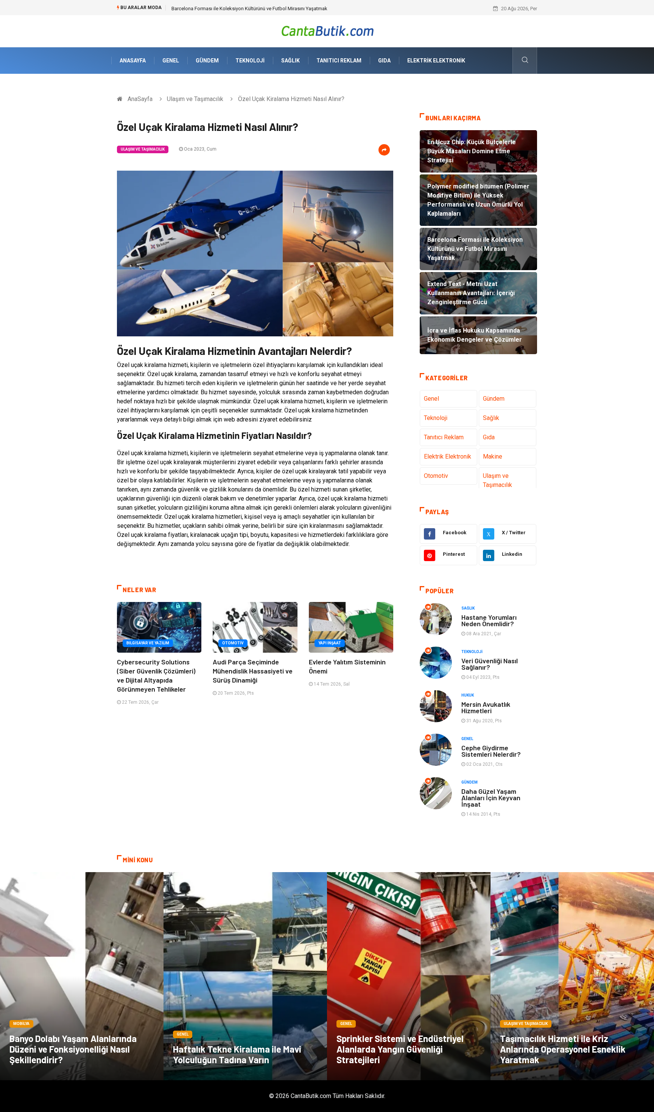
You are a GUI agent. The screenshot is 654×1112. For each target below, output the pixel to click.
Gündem (207, 61)
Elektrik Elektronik (436, 61)
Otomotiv (233, 643)
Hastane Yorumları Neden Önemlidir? (489, 620)
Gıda (384, 61)
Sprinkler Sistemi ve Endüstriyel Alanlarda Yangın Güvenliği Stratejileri (400, 1049)
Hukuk (467, 695)
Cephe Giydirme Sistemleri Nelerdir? (491, 750)
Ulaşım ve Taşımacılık (195, 99)
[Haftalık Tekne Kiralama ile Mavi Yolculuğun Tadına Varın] (245, 976)
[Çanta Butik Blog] (327, 30)
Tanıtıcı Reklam (338, 61)
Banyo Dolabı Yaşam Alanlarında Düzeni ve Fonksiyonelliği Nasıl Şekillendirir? (73, 1049)
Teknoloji (250, 61)
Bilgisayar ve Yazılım (147, 643)
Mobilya (21, 1024)
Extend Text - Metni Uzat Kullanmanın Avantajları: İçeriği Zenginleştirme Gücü (253, 8)
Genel (170, 61)
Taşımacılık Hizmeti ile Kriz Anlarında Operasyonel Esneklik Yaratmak (563, 1049)
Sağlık (290, 61)
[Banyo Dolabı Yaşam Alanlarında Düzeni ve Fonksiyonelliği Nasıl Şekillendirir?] (82, 976)
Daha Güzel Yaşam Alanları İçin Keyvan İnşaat (490, 797)
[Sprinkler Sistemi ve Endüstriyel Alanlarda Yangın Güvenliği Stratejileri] (408, 976)
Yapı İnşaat (329, 643)
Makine (492, 456)
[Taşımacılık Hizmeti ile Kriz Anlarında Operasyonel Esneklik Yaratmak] (572, 976)
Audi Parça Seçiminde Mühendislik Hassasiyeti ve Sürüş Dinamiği (253, 671)
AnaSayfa (133, 61)
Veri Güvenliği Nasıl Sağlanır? (489, 663)
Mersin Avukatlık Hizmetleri (485, 707)
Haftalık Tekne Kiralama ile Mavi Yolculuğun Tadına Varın (237, 1054)
